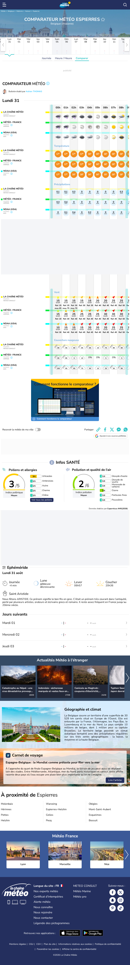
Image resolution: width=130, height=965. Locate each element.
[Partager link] (98, 430)
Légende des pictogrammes (52, 923)
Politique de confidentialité (108, 944)
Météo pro (79, 896)
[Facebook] (112, 892)
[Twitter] (120, 892)
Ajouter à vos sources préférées (113, 436)
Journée (46, 58)
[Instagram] (120, 900)
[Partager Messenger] (119, 430)
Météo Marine (82, 891)
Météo (3, 11)
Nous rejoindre (43, 912)
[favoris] (103, 19)
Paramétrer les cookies (48, 949)
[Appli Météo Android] (92, 933)
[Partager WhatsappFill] (126, 430)
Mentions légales (17, 944)
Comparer (82, 58)
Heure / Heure (63, 58)
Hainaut (28, 11)
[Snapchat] (112, 900)
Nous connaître (43, 907)
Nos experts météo (46, 891)
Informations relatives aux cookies (75, 944)
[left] (3, 45)
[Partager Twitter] (112, 430)
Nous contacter (43, 918)
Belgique (11, 11)
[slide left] (51, 161)
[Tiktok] (120, 908)
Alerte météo (42, 902)
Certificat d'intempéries (48, 896)
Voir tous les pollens (42, 499)
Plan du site (49, 944)
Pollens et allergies (23, 470)
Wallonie (19, 11)
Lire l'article (115, 780)
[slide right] (127, 161)
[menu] (4, 4)
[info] (47, 84)
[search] (125, 4)
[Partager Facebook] (105, 430)
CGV (38, 944)
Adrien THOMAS (34, 91)
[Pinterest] (112, 908)
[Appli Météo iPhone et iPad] (70, 933)
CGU (31, 944)
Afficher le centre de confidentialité (79, 949)
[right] (126, 45)
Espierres (36, 11)
